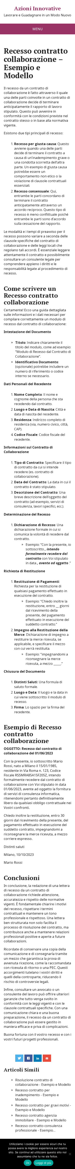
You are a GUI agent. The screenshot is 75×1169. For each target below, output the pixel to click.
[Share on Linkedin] (38, 1058)
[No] (70, 1154)
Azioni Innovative (37, 8)
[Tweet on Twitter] (19, 1058)
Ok (28, 1162)
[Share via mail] (47, 1058)
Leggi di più (43, 1162)
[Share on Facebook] (28, 1058)
